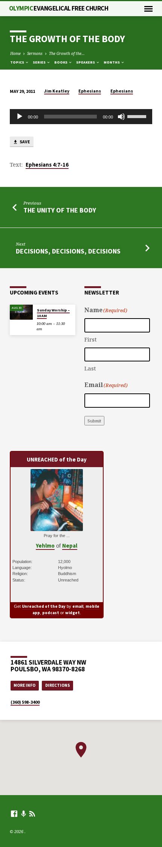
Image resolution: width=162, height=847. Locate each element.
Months (112, 62)
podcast (50, 612)
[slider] (137, 116)
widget (72, 612)
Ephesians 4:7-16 (47, 164)
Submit (94, 421)
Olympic (58, 8)
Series (39, 62)
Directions (57, 685)
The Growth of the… (67, 53)
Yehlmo (45, 545)
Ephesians (89, 91)
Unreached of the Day (44, 606)
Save (24, 141)
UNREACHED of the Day (57, 459)
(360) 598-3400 (25, 702)
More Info (24, 685)
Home (15, 53)
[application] (81, 116)
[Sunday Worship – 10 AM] (21, 312)
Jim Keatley (56, 91)
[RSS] (32, 814)
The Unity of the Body (59, 210)
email (77, 606)
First (90, 339)
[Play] (19, 116)
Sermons (35, 53)
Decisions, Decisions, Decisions (68, 251)
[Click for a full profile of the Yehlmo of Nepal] (57, 527)
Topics (17, 62)
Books (61, 62)
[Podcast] (24, 813)
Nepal (69, 545)
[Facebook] (14, 814)
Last (90, 368)
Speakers (86, 62)
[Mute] (121, 116)
